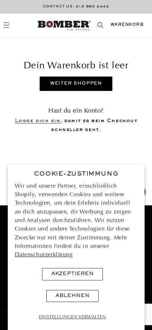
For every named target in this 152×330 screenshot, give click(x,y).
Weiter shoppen (76, 83)
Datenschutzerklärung (44, 255)
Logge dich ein (37, 121)
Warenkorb (127, 25)
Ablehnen (72, 296)
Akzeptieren (72, 274)
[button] (6, 25)
